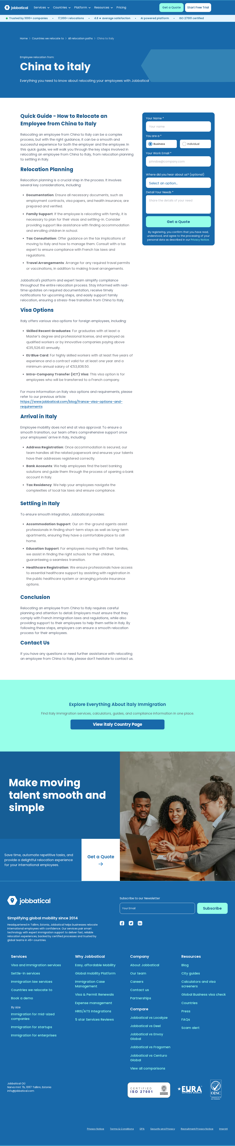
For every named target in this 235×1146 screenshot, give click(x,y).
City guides (190, 973)
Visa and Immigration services (36, 965)
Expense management (93, 1003)
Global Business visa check (203, 994)
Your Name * (155, 118)
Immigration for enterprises (34, 1035)
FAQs (185, 1019)
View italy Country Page (117, 724)
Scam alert (190, 1027)
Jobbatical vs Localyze (149, 1017)
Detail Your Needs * (159, 192)
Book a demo (22, 998)
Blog (185, 965)
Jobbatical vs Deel (145, 1026)
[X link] (131, 923)
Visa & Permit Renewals (94, 994)
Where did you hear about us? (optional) (175, 174)
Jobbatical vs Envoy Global (146, 1036)
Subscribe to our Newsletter (140, 898)
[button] (41, 7)
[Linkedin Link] (140, 923)
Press (185, 1011)
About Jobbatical (144, 965)
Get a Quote (171, 7)
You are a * (154, 136)
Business (159, 144)
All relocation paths (80, 38)
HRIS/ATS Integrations (93, 1011)
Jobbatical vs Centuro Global (148, 1057)
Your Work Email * (158, 153)
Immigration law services (31, 981)
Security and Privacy (162, 1129)
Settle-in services (25, 973)
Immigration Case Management (90, 983)
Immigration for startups (31, 1027)
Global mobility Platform (95, 973)
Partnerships (140, 998)
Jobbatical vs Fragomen (150, 1047)
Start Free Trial (198, 7)
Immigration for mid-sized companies (33, 1016)
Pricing (121, 7)
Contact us (139, 990)
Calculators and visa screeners (198, 983)
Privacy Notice (200, 240)
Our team (138, 973)
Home (24, 38)
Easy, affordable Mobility (95, 965)
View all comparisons (147, 1068)
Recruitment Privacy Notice (197, 1129)
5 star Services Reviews (94, 1019)
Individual (193, 144)
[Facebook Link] (122, 923)
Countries (189, 1003)
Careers (136, 981)
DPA (142, 1129)
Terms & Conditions (122, 1129)
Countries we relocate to (48, 38)
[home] (16, 7)
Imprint (223, 1129)
